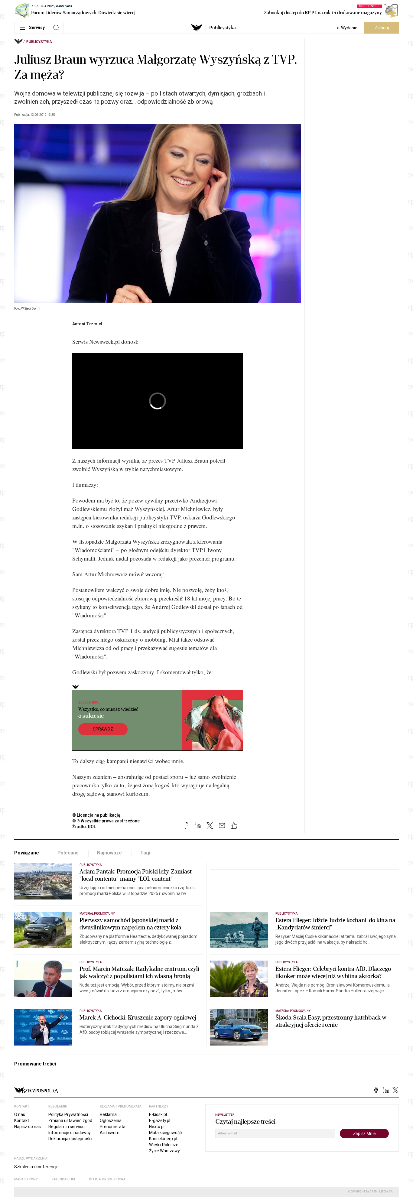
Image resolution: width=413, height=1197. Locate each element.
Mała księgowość (165, 1132)
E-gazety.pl (159, 1120)
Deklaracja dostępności (70, 1138)
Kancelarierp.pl (163, 1138)
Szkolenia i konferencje (36, 1166)
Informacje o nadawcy (69, 1132)
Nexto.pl (156, 1126)
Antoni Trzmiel (87, 323)
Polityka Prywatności (68, 1114)
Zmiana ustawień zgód (70, 1120)
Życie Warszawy (164, 1150)
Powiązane (26, 853)
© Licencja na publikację (96, 815)
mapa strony (26, 1179)
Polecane (68, 853)
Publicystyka (222, 28)
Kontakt (21, 1120)
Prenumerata (112, 1126)
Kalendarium (63, 1179)
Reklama (108, 1114)
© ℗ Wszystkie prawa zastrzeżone (106, 820)
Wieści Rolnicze (163, 1144)
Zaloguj (382, 27)
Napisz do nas (27, 1126)
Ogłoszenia (111, 1120)
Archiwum (109, 1132)
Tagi (145, 853)
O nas (19, 1114)
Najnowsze (109, 853)
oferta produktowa (107, 1179)
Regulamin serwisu (66, 1126)
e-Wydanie (347, 27)
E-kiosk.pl (158, 1114)
